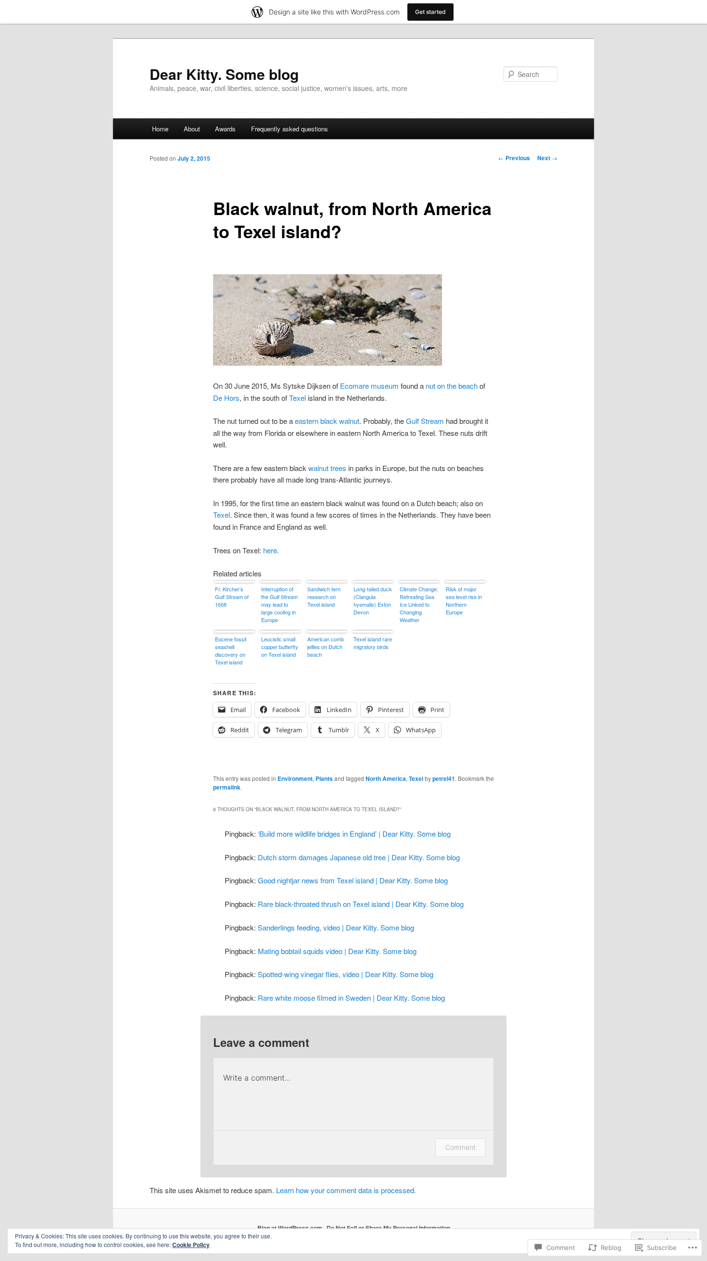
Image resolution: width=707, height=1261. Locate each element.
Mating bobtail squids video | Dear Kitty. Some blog (337, 951)
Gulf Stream (425, 421)
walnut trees (327, 468)
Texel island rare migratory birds (373, 642)
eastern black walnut (327, 421)
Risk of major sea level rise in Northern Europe (464, 600)
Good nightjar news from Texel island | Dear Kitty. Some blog (353, 880)
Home (160, 128)
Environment (295, 778)
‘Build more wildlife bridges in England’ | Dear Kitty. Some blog (354, 833)
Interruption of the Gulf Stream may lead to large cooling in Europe (279, 604)
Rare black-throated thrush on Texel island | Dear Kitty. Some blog (361, 904)
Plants (324, 778)
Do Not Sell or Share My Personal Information (388, 1227)
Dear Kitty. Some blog (224, 74)
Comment (460, 1147)
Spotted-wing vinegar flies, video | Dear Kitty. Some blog (345, 974)
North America (386, 778)
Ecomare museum (369, 386)
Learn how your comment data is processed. (346, 1190)
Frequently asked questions (289, 128)
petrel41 (443, 778)
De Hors (226, 398)
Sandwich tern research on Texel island (324, 596)
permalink (226, 787)
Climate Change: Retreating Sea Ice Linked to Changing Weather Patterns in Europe (419, 605)
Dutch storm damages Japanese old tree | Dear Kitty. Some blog (359, 857)
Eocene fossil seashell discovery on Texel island (230, 650)
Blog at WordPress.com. (290, 1227)
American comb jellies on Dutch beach (325, 646)
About (192, 128)
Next (547, 157)
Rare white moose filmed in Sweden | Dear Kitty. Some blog (351, 998)
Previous (514, 157)
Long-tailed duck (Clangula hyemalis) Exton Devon (373, 600)
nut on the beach (452, 386)
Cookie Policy (191, 1244)
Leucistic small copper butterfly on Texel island (279, 646)
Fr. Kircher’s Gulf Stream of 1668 (232, 596)
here (270, 550)
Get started (430, 11)
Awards (225, 128)
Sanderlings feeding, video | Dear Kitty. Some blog (336, 927)
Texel (297, 398)
